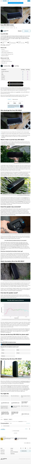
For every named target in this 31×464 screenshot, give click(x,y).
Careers (12, 450)
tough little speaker (26, 388)
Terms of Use (2, 451)
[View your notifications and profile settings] (29, 429)
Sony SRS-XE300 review (5, 400)
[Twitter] (27, 448)
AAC (21, 242)
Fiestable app (25, 197)
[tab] (3, 429)
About (1, 448)
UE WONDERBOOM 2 (11, 144)
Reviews (2, 417)
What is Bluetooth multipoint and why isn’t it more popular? (16, 240)
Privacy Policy (3, 453)
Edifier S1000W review (25, 411)
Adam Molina (3, 27)
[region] (15, 433)
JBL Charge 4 (27, 175)
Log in (27, 423)
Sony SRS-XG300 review (15, 400)
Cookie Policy (13, 453)
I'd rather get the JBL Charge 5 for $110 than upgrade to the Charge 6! (5, 411)
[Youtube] (25, 448)
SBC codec (17, 244)
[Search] (10, 1)
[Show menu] (1, 1)
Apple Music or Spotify (16, 246)
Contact (12, 448)
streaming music (3, 246)
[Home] (6, 1)
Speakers (2, 5)
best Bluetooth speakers (25, 381)
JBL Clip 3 (3, 144)
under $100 (18, 92)
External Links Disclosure (14, 451)
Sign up (29, 423)
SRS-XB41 (9, 386)
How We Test (2, 450)
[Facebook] (20, 448)
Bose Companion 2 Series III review (25, 400)
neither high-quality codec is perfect (22, 243)
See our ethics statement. (16, 4)
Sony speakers (20, 201)
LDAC (2, 243)
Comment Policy (20, 421)
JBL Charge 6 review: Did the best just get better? (15, 411)
